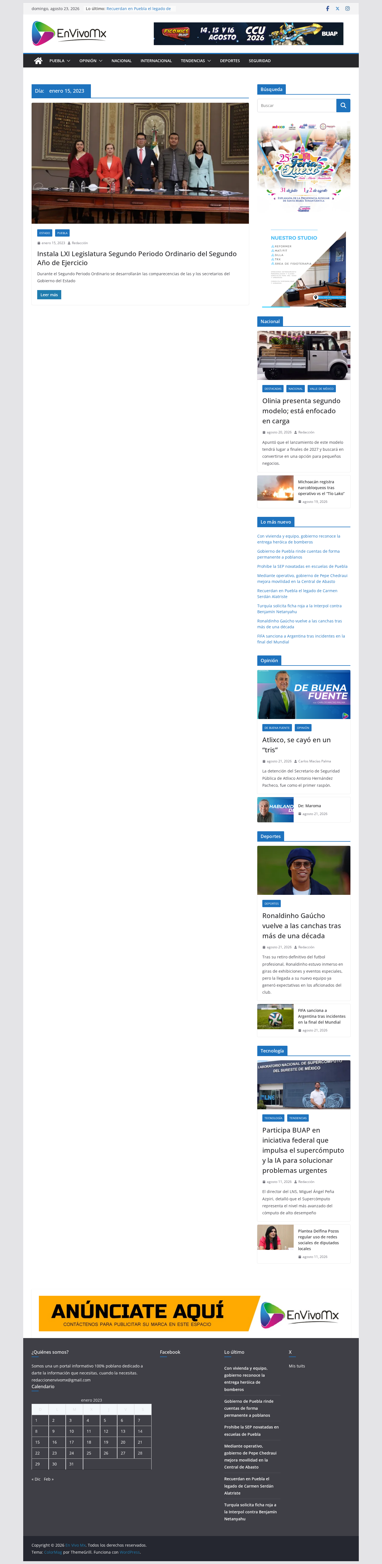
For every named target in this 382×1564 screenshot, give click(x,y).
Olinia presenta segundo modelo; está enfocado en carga (301, 410)
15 (37, 1442)
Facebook (170, 1352)
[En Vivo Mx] (38, 60)
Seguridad (260, 60)
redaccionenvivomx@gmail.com (61, 1380)
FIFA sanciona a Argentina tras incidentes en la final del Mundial (322, 1016)
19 (106, 1442)
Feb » (49, 1479)
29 (37, 1464)
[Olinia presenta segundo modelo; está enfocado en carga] (303, 355)
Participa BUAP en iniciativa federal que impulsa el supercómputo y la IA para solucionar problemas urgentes (303, 1150)
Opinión (87, 60)
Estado (44, 233)
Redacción (80, 243)
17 (71, 1442)
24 (71, 1453)
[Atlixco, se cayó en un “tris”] (303, 694)
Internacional (156, 60)
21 (140, 1442)
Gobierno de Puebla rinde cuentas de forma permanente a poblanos (248, 1408)
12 (106, 1431)
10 (71, 1431)
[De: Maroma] (275, 809)
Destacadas (273, 389)
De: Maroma (309, 805)
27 (123, 1453)
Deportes (230, 60)
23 (54, 1453)
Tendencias (193, 60)
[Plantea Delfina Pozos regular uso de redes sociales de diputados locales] (275, 1244)
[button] (67, 61)
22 (37, 1453)
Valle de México (322, 389)
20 (123, 1442)
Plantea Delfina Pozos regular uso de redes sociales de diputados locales (318, 1239)
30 (54, 1464)
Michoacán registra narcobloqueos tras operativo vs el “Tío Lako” (321, 487)
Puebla (56, 60)
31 (71, 1464)
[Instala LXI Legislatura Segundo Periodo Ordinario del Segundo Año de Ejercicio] (140, 163)
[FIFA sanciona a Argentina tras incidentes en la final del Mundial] (275, 1020)
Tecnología (273, 1118)
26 (106, 1453)
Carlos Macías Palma (314, 761)
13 (123, 1431)
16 (54, 1442)
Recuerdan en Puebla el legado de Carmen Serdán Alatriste (139, 11)
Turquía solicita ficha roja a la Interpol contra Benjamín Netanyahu (250, 1511)
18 (89, 1442)
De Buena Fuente (277, 728)
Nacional (122, 60)
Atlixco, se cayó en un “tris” (296, 744)
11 (89, 1431)
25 (89, 1453)
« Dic (36, 1479)
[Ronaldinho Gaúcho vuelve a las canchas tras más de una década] (303, 870)
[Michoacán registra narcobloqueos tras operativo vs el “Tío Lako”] (275, 491)
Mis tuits (297, 1366)
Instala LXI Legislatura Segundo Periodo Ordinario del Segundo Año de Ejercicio (137, 258)
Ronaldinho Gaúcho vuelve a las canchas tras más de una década (301, 925)
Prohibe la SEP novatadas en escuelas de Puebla (302, 566)
